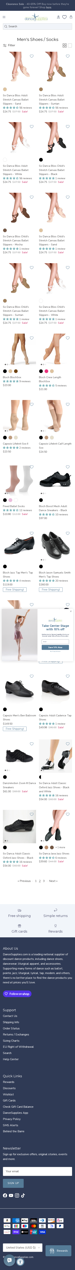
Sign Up (13, 1183)
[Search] (5, 26)
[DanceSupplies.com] (36, 17)
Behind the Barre (13, 1131)
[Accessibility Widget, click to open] (20, 1262)
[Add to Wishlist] (31, 56)
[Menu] (4, 17)
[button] (11, 107)
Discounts (9, 1088)
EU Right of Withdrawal (18, 1047)
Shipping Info (11, 1022)
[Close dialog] (70, 611)
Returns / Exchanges (16, 1035)
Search (7, 1053)
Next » (53, 881)
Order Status (11, 1028)
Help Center (11, 1059)
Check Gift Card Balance (18, 1107)
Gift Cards (9, 1101)
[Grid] (64, 45)
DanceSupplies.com (22, 1257)
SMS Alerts (10, 1125)
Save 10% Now (55, 647)
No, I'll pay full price (55, 651)
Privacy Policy (12, 1119)
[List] (70, 45)
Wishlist (8, 1094)
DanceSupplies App (15, 1113)
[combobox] (37, 26)
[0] (64, 17)
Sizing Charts (11, 1041)
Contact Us (10, 1016)
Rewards (8, 1082)
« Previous (24, 881)
